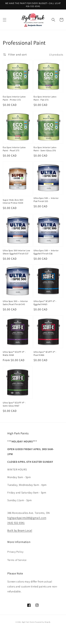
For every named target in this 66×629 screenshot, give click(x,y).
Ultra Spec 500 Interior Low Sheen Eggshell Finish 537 (16, 252)
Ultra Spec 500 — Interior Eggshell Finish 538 (46, 252)
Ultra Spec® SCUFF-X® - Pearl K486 (45, 353)
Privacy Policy (15, 551)
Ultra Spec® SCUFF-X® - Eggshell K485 (45, 303)
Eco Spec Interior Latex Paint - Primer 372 (14, 98)
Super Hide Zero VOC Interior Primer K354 (13, 201)
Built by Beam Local (19, 530)
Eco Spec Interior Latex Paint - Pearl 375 (14, 149)
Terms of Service (17, 560)
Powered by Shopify (42, 622)
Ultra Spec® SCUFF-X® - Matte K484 (14, 353)
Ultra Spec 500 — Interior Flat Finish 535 (46, 200)
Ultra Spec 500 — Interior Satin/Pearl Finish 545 (15, 303)
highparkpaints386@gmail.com (26, 517)
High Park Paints (28, 622)
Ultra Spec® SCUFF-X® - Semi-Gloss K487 (14, 404)
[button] (5, 20)
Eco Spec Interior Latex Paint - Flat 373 (45, 98)
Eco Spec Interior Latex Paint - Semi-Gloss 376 (45, 149)
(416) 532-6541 (16, 522)
